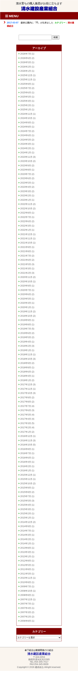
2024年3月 (25, 144)
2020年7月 (25, 290)
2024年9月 (25, 122)
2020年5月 (25, 298)
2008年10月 (26, 591)
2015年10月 (26, 483)
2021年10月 (26, 242)
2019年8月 (25, 324)
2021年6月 (25, 260)
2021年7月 (25, 255)
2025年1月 (25, 109)
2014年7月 (25, 530)
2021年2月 (25, 273)
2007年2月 (25, 616)
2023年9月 (25, 165)
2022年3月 (25, 225)
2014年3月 (25, 535)
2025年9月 (25, 84)
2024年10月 (26, 118)
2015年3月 (25, 509)
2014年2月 (25, 539)
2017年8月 (25, 401)
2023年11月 (26, 157)
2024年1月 (25, 152)
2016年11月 (26, 440)
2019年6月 (25, 333)
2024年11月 (26, 114)
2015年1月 (25, 517)
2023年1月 (25, 200)
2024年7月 (25, 131)
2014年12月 (26, 522)
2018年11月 (26, 354)
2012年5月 (25, 565)
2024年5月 (25, 139)
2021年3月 (25, 268)
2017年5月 (25, 414)
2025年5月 (25, 96)
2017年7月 (25, 406)
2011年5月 (25, 573)
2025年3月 (25, 101)
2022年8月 (25, 212)
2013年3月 (25, 552)
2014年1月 (25, 543)
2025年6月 (25, 92)
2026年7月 (25, 54)
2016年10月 (26, 444)
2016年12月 (26, 436)
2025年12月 (26, 75)
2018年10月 (26, 359)
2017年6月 (25, 410)
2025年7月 (25, 88)
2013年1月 (25, 556)
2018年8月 (25, 367)
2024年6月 (25, 135)
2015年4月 (25, 505)
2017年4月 (25, 419)
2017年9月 (25, 397)
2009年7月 (25, 586)
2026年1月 (25, 71)
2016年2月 (25, 466)
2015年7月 (25, 496)
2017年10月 (26, 393)
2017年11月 (26, 389)
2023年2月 (25, 195)
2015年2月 (25, 513)
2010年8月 (25, 582)
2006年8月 (25, 621)
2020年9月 (25, 285)
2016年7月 (25, 453)
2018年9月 (25, 363)
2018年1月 (25, 380)
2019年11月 (26, 311)
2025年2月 (25, 105)
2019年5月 (25, 337)
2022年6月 (25, 221)
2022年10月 (26, 208)
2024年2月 (25, 148)
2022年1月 (25, 230)
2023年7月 (25, 174)
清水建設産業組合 (39, 8)
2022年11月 (26, 204)
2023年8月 (25, 169)
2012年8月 (25, 560)
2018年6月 (25, 371)
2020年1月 (25, 307)
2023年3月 (25, 191)
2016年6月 (25, 457)
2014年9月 (25, 526)
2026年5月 (25, 62)
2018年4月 (25, 376)
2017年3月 (25, 423)
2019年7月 (25, 328)
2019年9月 (25, 320)
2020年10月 (26, 281)
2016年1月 (25, 470)
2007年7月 (25, 603)
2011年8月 (25, 569)
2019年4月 (25, 341)
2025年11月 (26, 79)
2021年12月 (26, 234)
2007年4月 (25, 608)
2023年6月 (25, 178)
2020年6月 (25, 294)
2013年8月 (25, 548)
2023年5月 (25, 182)
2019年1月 (25, 350)
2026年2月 (25, 66)
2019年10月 (26, 316)
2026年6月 (25, 58)
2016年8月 (25, 449)
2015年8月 (25, 492)
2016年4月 (25, 462)
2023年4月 (25, 187)
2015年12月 (26, 475)
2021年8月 (25, 251)
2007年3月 (25, 612)
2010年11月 (26, 578)
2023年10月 (26, 161)
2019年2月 (25, 346)
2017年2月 (25, 427)
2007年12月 (26, 599)
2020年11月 (26, 277)
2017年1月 (25, 432)
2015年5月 (25, 500)
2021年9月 (25, 247)
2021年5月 (25, 264)
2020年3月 (25, 303)
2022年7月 (25, 217)
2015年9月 (25, 487)
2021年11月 (26, 238)
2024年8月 (25, 126)
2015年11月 (26, 479)
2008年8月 (25, 595)
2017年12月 (26, 384)
